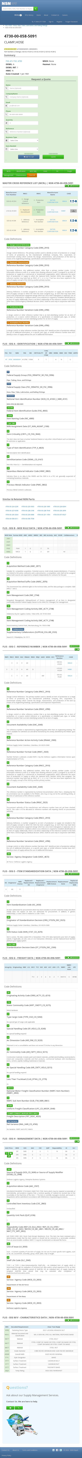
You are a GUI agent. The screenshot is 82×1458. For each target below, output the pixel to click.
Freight (69, 171)
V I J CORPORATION (52, 211)
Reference (10, 129)
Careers (65, 15)
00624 (64, 201)
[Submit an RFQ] (9, 1156)
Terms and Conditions (29, 1450)
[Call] (19, 1408)
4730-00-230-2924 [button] (12, 515)
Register (59, 22)
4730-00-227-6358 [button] (12, 511)
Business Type (11, 137)
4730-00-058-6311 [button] (12, 519)
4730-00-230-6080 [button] (27, 515)
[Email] (10, 1408)
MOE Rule (33, 171)
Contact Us (55, 15)
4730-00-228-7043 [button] (43, 511)
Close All (32, 175)
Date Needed (11, 146)
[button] (18, 15)
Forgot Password (71, 22)
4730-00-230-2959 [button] (59, 511)
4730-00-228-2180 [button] (27, 511)
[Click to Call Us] (6, 1153)
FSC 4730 (18, 61)
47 (6, 359)
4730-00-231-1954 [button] (43, 515)
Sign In (51, 22)
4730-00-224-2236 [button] (12, 507)
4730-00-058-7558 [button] (27, 519)
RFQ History (29, 15)
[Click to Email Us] (11, 1153)
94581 (63, 211)
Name (8, 85)
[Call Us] (66, 186)
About (46, 15)
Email (8, 102)
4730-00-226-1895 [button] (43, 507)
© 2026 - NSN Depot (71, 1450)
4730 (10, 359)
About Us (16, 1450)
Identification (20, 171)
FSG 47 (9, 61)
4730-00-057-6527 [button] (59, 515)
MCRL (9, 171)
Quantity (9, 120)
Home (39, 15)
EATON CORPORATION (52, 201)
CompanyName (12, 94)
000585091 (17, 359)
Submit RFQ (75, 186)
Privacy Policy (6, 1455)
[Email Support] (68, 186)
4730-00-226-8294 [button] (59, 507)
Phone (8, 111)
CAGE (45, 171)
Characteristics (21, 175)
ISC (57, 171)
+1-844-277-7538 (40, 22)
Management (8, 175)
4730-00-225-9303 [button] (27, 507)
